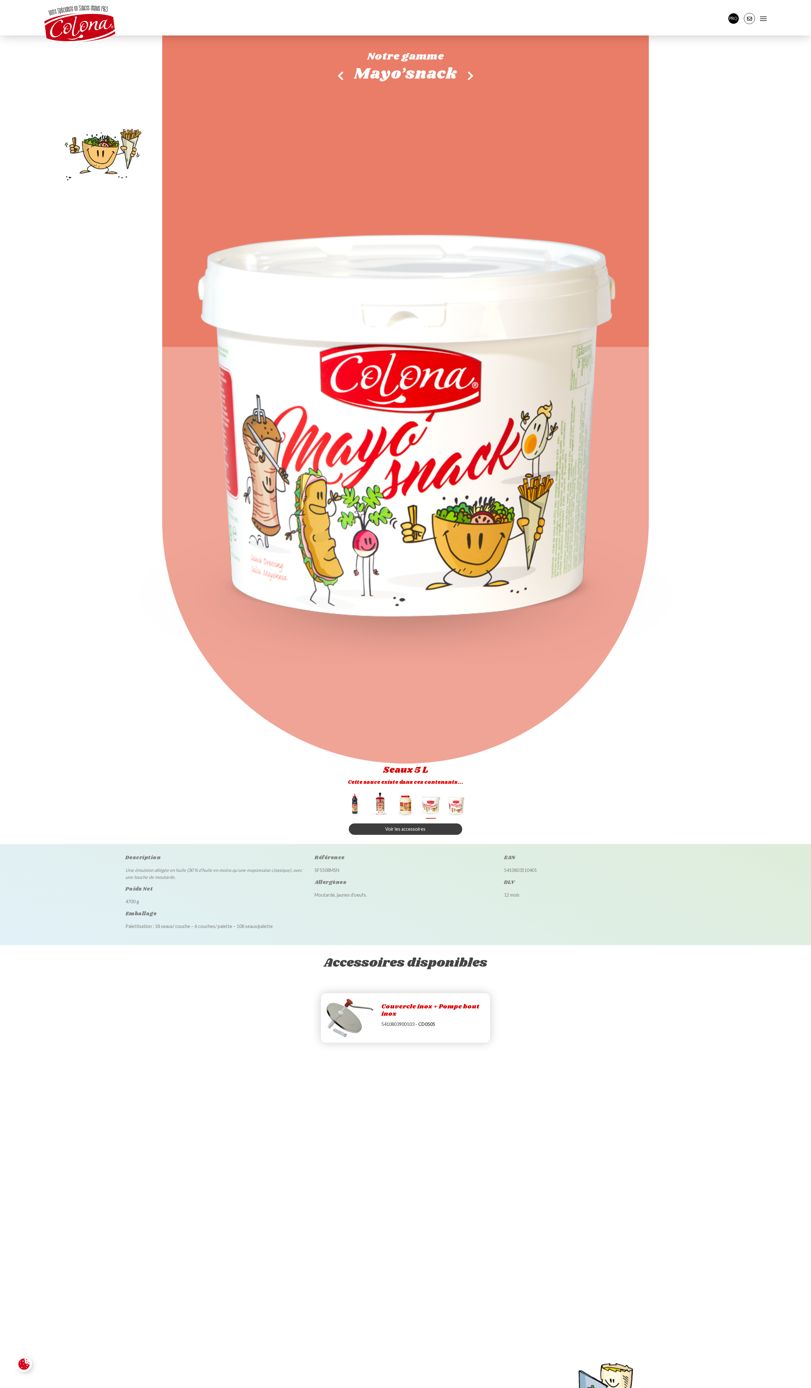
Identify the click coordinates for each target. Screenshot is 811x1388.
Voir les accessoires (405, 829)
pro (733, 18)
